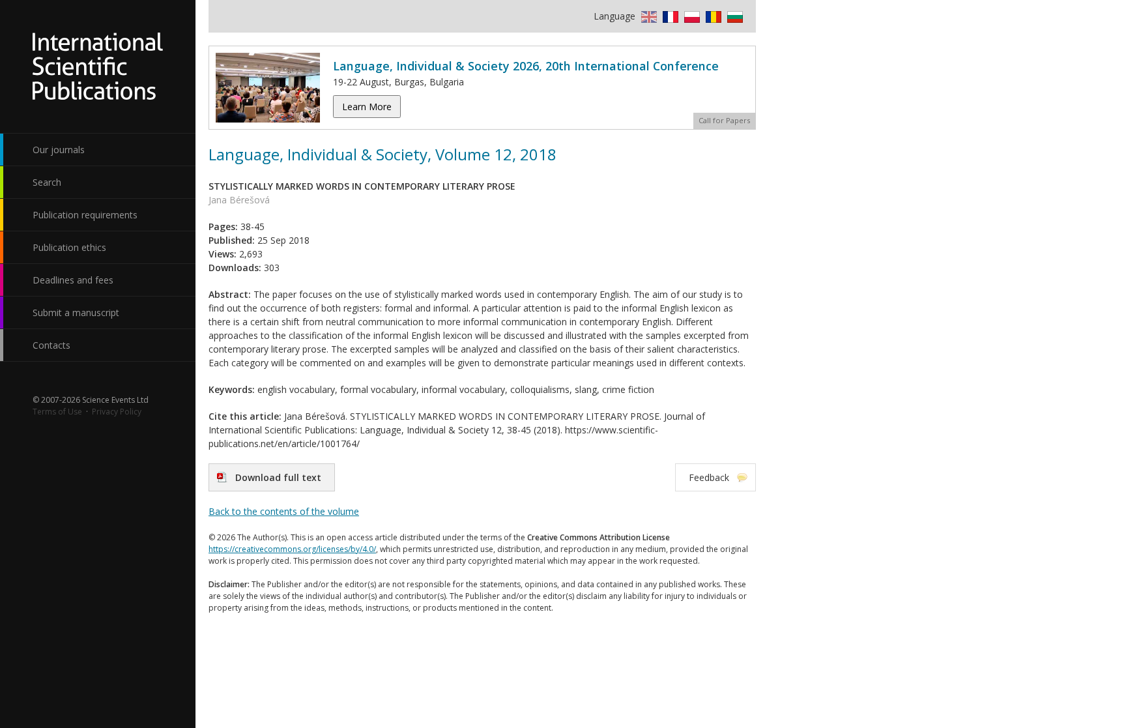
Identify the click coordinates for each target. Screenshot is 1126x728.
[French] (668, 16)
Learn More (367, 106)
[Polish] (690, 16)
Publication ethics (69, 247)
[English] (647, 16)
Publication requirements (85, 215)
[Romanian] (711, 16)
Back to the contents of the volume (284, 511)
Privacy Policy (116, 411)
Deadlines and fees (73, 280)
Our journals (59, 149)
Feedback (709, 477)
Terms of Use (57, 411)
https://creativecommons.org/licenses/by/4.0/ (292, 549)
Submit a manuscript (76, 312)
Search (47, 182)
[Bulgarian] (733, 16)
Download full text (278, 477)
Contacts (51, 345)
